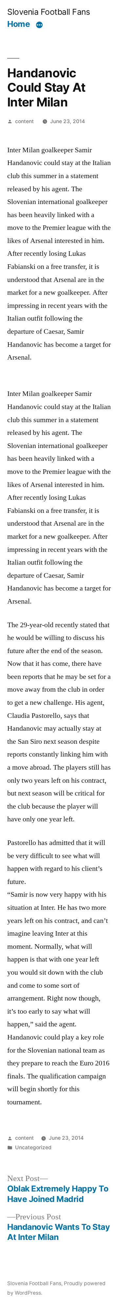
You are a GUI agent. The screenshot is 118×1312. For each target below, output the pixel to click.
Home (18, 24)
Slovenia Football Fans (48, 12)
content (24, 121)
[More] (39, 25)
